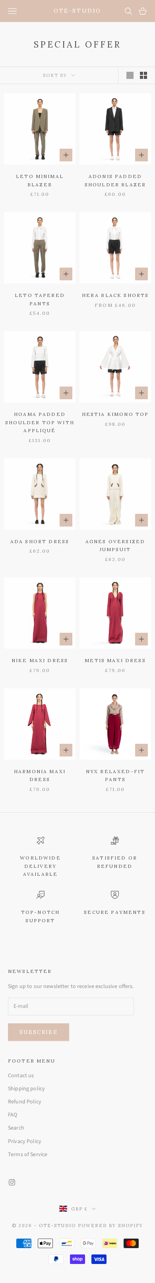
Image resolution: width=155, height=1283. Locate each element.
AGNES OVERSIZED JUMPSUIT (115, 545)
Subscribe (38, 1032)
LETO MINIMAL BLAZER (40, 180)
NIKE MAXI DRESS (40, 660)
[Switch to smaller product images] (143, 75)
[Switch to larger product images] (130, 75)
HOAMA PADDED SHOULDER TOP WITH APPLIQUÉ (39, 422)
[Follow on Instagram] (12, 1182)
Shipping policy (26, 1089)
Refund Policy (24, 1102)
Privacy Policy (24, 1141)
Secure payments (114, 912)
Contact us (21, 1076)
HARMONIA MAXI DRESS (40, 775)
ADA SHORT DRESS (39, 541)
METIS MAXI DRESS (115, 660)
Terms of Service (27, 1155)
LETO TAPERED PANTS (40, 299)
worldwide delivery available (40, 866)
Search (16, 1128)
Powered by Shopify (110, 1225)
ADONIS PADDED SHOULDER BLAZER (115, 180)
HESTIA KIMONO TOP (115, 414)
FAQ (12, 1115)
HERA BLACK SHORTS (115, 295)
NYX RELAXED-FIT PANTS (115, 775)
